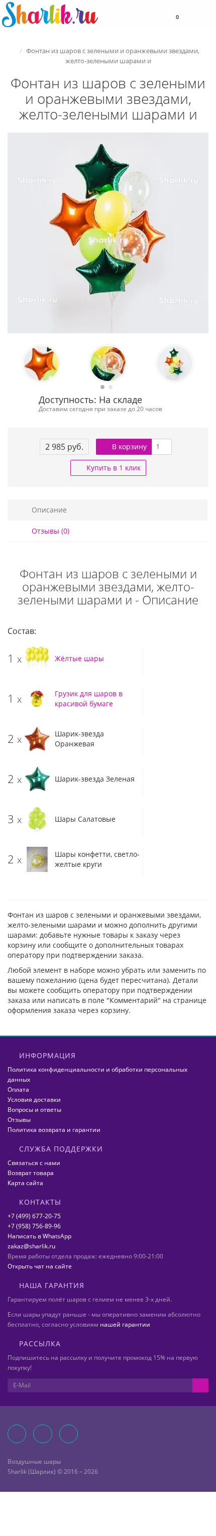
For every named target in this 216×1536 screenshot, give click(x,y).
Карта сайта (25, 1183)
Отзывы (19, 1119)
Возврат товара (31, 1173)
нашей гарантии (125, 1324)
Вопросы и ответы (34, 1109)
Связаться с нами (34, 1163)
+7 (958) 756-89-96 (34, 1226)
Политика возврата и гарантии (54, 1129)
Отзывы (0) (49, 531)
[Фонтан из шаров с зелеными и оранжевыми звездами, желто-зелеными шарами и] (108, 233)
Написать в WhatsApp (39, 1236)
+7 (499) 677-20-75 (34, 1216)
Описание (48, 510)
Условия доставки (34, 1099)
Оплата (18, 1089)
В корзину (128, 446)
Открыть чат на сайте (40, 1266)
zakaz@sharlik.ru (31, 1246)
